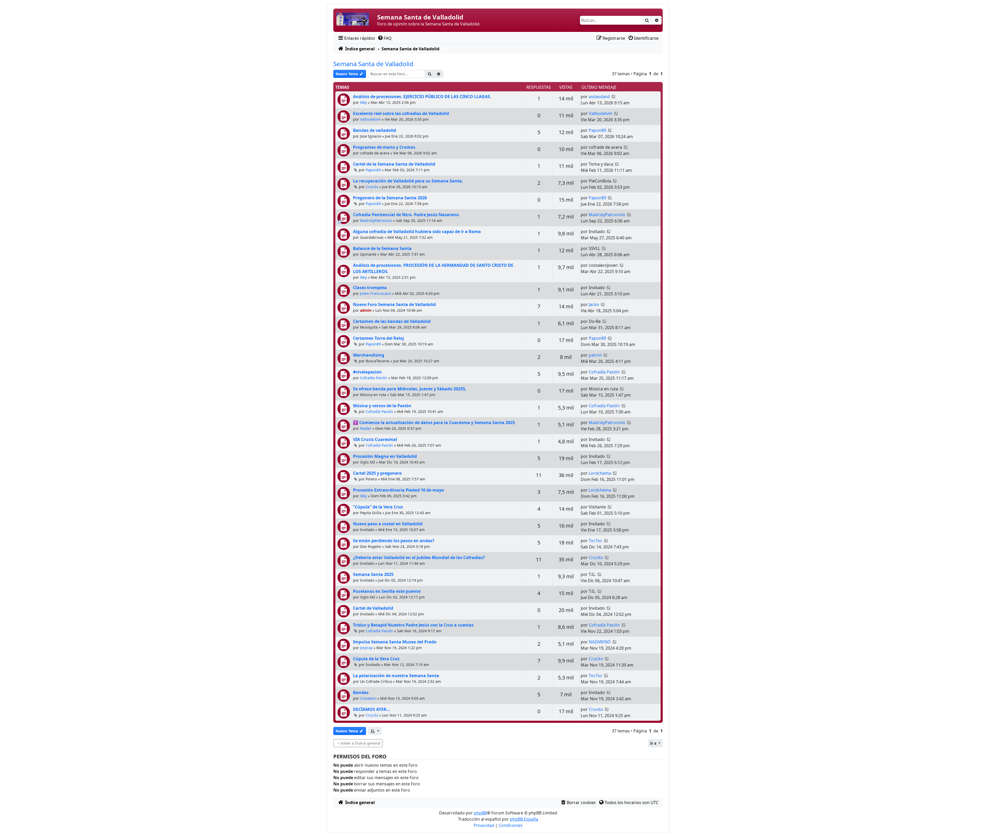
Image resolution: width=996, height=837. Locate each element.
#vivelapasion (367, 372)
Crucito (372, 186)
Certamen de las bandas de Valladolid (392, 321)
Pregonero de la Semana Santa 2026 (390, 198)
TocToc (595, 540)
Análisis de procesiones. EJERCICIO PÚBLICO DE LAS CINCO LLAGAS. (422, 96)
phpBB (480, 813)
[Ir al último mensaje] (613, 96)
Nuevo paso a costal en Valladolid (388, 524)
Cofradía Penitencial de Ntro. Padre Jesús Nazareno (406, 214)
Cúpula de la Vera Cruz (376, 659)
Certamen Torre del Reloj (378, 338)
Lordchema (600, 473)
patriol (595, 355)
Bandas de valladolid (374, 130)
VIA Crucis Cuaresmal (375, 439)
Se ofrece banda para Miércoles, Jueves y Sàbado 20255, (409, 389)
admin (365, 310)
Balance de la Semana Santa (382, 248)
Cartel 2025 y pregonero (377, 473)
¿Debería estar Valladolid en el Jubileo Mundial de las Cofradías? (419, 557)
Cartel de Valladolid (373, 608)
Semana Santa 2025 (373, 574)
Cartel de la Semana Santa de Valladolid (394, 164)
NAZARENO (600, 642)
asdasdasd (599, 96)
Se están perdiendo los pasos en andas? (393, 540)
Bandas (361, 692)
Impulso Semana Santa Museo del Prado (395, 642)
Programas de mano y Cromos (384, 147)
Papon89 (597, 130)
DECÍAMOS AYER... (371, 709)
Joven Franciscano (375, 293)
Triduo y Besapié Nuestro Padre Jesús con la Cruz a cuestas (413, 625)
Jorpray (366, 647)
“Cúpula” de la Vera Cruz (378, 507)
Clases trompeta (370, 287)
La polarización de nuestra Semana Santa (396, 675)
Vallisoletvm (370, 119)
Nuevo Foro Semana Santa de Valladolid (394, 304)
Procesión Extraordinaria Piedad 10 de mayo (398, 490)
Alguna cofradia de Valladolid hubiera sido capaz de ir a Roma (417, 231)
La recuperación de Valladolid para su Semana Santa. (408, 181)
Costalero (368, 698)
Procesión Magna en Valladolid (385, 456)
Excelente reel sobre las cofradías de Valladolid (401, 113)
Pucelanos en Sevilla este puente (386, 591)
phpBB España (524, 819)
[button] (375, 731)
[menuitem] (356, 38)
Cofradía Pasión (373, 377)
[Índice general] (355, 20)
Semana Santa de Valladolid (373, 63)
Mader (365, 428)
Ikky (363, 102)
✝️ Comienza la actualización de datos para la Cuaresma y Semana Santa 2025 (434, 422)
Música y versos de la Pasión (382, 406)
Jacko (594, 304)
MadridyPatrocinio (376, 220)
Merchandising (368, 355)
